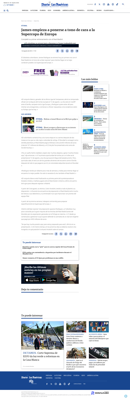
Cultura (90, 10)
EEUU (49, 10)
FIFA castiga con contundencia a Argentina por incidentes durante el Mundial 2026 (47, 253)
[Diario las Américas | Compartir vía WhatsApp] (67, 51)
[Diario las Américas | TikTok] (117, 4)
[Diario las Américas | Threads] (113, 4)
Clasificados (108, 10)
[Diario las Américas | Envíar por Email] (72, 51)
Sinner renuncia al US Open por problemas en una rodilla (43, 258)
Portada (25, 10)
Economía (56, 10)
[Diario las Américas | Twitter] (99, 4)
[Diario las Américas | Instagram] (104, 4)
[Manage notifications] (125, 396)
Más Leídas (67, 375)
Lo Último (34, 10)
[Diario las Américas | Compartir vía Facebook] (57, 51)
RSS (84, 383)
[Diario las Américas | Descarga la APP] (32, 280)
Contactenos (77, 383)
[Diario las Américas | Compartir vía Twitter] (62, 51)
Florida (43, 10)
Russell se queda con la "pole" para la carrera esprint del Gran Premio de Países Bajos (49, 247)
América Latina (68, 10)
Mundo (99, 10)
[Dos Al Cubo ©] (100, 394)
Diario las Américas (26, 21)
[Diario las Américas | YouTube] (108, 4)
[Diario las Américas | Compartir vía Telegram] (77, 51)
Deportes (80, 10)
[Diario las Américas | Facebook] (95, 4)
